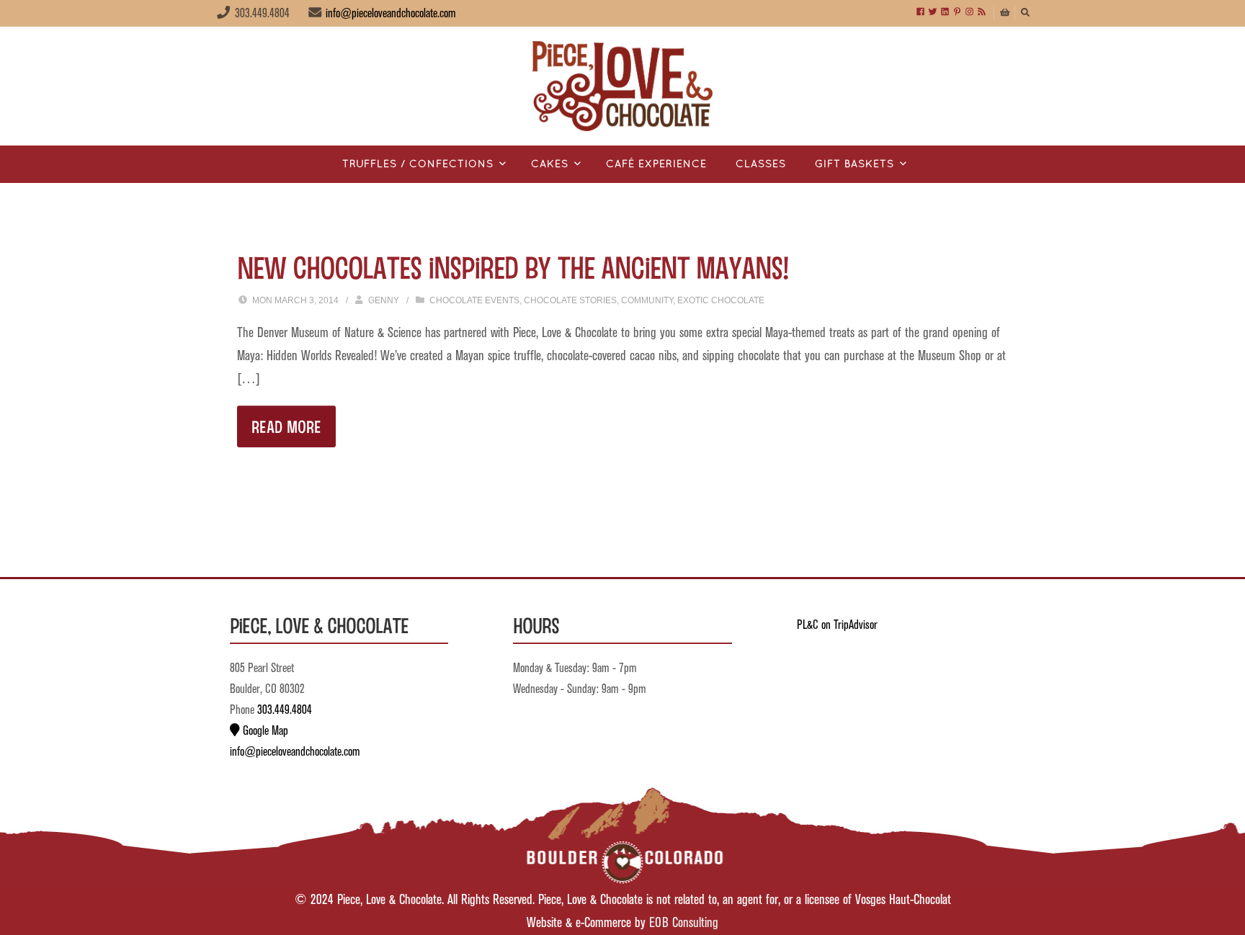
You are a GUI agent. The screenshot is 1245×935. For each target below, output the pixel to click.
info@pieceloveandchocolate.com (391, 13)
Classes (761, 164)
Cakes (549, 164)
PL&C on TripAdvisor (837, 625)
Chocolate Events (474, 300)
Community (647, 300)
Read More (286, 426)
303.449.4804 (284, 710)
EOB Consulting (683, 923)
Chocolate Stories (570, 300)
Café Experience (656, 164)
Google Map (264, 731)
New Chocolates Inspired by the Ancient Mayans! (512, 266)
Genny (383, 300)
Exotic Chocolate (720, 300)
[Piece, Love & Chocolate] (622, 86)
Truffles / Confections (418, 164)
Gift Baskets (854, 164)
